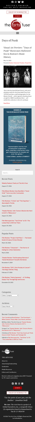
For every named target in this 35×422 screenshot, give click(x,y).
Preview (22, 63)
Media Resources (7, 369)
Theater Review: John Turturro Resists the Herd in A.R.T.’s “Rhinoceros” (16, 324)
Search (17, 169)
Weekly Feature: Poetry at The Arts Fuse (15, 183)
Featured (16, 63)
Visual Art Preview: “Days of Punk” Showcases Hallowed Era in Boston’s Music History (18, 52)
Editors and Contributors (9, 372)
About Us (4, 361)
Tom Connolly (6, 317)
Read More (7, 103)
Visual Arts (28, 63)
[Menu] (17, 33)
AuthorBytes (18, 418)
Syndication (5, 366)
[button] (17, 12)
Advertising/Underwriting (9, 363)
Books (11, 63)
